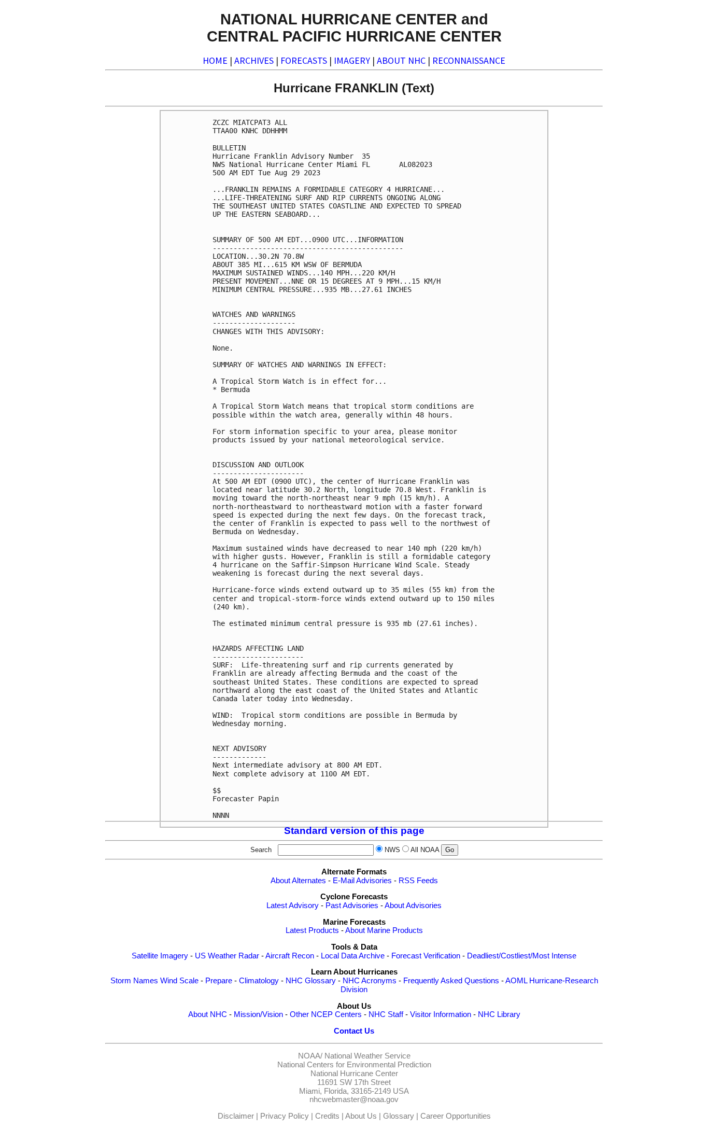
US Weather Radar (227, 956)
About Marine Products (384, 930)
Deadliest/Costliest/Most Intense (521, 956)
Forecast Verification (425, 956)
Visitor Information (440, 1014)
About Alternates (298, 880)
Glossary (398, 1116)
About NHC (207, 1014)
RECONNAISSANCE (468, 60)
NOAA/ (310, 1056)
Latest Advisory (292, 905)
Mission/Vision (258, 1014)
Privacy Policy (284, 1116)
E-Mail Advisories (362, 880)
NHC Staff (386, 1014)
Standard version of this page (354, 830)
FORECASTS (303, 60)
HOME (215, 60)
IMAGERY (352, 60)
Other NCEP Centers (326, 1014)
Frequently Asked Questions (451, 981)
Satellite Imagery (160, 956)
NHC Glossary (311, 981)
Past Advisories (351, 905)
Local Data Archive (353, 956)
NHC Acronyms (370, 981)
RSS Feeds (418, 880)
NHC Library (499, 1014)
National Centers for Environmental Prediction (354, 1065)
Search (263, 850)
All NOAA (424, 850)
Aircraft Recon (289, 956)
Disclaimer (236, 1116)
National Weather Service (367, 1056)
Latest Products (312, 930)
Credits (327, 1116)
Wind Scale (179, 981)
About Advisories (413, 905)
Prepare (218, 981)
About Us (361, 1116)
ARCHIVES (254, 60)
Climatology (259, 981)
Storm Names (134, 981)
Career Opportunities (455, 1116)
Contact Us (354, 1031)
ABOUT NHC (401, 60)
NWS (392, 850)
